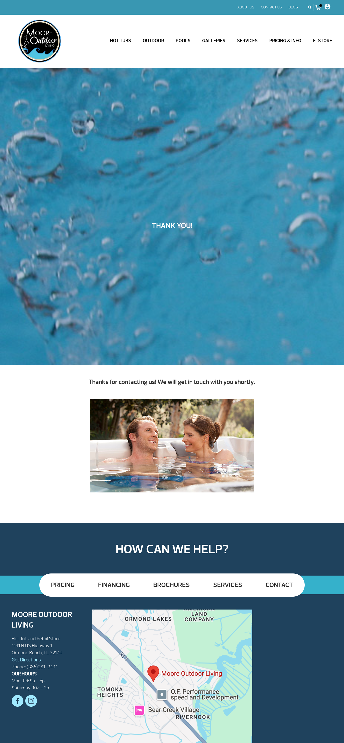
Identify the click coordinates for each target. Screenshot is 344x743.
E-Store (322, 41)
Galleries (213, 41)
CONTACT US (271, 7)
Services (247, 41)
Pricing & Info (285, 41)
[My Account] (327, 7)
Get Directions (26, 660)
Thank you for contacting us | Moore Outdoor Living (39, 41)
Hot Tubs (120, 41)
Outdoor (153, 41)
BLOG (293, 7)
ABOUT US (245, 7)
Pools (183, 41)
